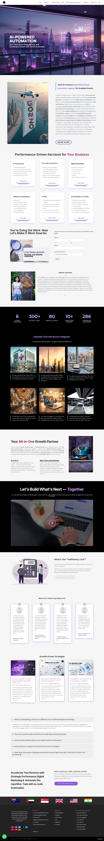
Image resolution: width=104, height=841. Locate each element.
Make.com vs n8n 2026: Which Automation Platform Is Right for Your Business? (51, 680)
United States (58, 817)
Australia (57, 815)
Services (46, 2)
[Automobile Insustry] (81, 401)
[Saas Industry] (81, 360)
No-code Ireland (81, 827)
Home (40, 2)
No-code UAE (80, 820)
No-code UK (80, 822)
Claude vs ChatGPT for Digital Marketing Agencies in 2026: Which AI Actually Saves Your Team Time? (22, 681)
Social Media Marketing (39, 824)
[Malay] (37, 831)
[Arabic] (33, 831)
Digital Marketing (80, 85)
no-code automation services (85, 118)
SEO (29, 685)
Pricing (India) (56, 2)
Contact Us (94, 2)
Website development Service (41, 820)
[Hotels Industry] (23, 401)
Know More (63, 142)
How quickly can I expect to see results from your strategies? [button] (37, 746)
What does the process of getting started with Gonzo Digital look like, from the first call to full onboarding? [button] (48, 753)
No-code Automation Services (41, 812)
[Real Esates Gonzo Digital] (52, 360)
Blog (63, 2)
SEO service (36, 817)
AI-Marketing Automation (40, 815)
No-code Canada (81, 829)
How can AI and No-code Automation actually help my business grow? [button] (40, 734)
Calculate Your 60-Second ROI (65, 577)
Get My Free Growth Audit (66, 783)
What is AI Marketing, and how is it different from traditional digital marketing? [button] (44, 719)
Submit (57, 259)
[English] (100, 3)
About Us (86, 2)
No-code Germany (81, 812)
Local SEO (36, 822)
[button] (4, 836)
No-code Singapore (82, 817)
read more (15, 700)
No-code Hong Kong (82, 815)
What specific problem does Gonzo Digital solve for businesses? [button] (38, 740)
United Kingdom (59, 812)
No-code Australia (81, 824)
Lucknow (57, 824)
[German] (36, 831)
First (55, 242)
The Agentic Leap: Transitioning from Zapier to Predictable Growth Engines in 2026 (80, 680)
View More (23, 181)
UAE (56, 820)
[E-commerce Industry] (52, 401)
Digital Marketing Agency (73, 2)
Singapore (57, 822)
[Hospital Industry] (23, 360)
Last (71, 242)
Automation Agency (66, 88)
